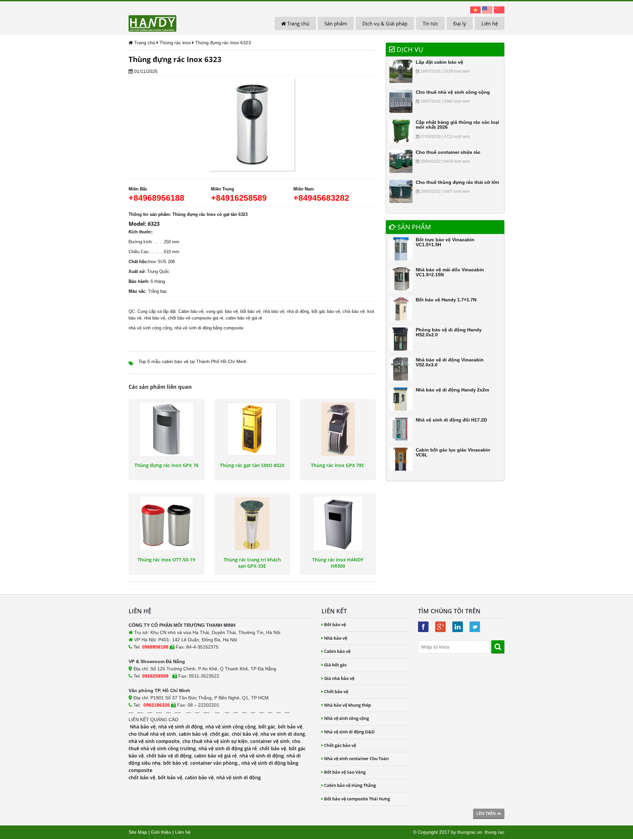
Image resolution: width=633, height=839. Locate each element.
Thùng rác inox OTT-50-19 (166, 560)
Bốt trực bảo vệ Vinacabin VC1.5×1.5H (445, 242)
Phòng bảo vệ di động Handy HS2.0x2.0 (449, 332)
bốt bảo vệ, (251, 311)
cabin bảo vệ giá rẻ (244, 318)
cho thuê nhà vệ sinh (152, 734)
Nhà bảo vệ (143, 726)
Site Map (138, 832)
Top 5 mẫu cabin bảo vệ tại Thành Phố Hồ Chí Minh (192, 361)
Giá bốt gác (335, 665)
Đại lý (459, 23)
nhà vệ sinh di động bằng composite (208, 327)
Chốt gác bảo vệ (340, 745)
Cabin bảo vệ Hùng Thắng (350, 785)
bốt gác (266, 726)
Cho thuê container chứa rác (448, 152)
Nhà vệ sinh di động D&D (349, 732)
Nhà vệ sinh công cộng (346, 718)
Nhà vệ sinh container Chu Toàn (356, 758)
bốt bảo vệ (290, 726)
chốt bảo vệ (272, 748)
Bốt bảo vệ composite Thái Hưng (357, 799)
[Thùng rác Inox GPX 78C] (338, 429)
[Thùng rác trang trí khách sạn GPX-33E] (252, 523)
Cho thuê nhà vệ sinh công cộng (453, 92)
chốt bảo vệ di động (169, 756)
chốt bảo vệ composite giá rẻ (195, 318)
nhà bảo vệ (154, 318)
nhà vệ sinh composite (154, 741)
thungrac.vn (469, 832)
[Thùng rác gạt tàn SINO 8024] (252, 429)
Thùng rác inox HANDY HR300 (337, 563)
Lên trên (486, 813)
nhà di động (298, 311)
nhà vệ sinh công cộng (150, 327)
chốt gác (219, 734)
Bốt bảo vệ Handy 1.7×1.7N (446, 299)
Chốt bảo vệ (336, 691)
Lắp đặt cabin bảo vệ (439, 62)
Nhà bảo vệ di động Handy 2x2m (452, 389)
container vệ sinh (269, 741)
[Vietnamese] (475, 9)
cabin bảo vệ (193, 734)
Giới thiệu (161, 832)
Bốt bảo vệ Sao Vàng (345, 772)
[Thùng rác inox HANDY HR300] (338, 523)
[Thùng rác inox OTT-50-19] (166, 523)
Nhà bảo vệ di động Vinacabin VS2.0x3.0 (450, 362)
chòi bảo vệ (354, 311)
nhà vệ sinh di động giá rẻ (227, 748)
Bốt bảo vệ (335, 624)
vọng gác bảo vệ (222, 311)
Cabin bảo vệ (190, 311)
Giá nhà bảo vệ (339, 678)
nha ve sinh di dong (282, 734)
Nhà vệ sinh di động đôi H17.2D (451, 419)
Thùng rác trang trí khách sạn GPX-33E (252, 563)
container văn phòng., (215, 763)
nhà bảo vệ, (274, 311)
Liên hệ (489, 23)
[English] (487, 9)
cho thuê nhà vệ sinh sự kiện (215, 741)
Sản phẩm (335, 23)
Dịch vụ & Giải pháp (384, 23)
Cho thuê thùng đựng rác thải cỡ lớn (457, 182)
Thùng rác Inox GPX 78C (338, 465)
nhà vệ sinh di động (180, 726)
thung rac (494, 832)
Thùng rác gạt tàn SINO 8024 (252, 465)
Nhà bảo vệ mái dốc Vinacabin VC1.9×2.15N (450, 272)
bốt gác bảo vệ (326, 311)
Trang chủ (297, 23)
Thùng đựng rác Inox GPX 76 (166, 465)
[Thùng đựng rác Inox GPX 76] (166, 429)
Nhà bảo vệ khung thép (347, 705)
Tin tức (430, 23)
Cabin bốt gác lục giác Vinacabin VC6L (453, 452)
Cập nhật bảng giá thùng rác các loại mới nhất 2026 (457, 124)
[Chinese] (499, 9)
